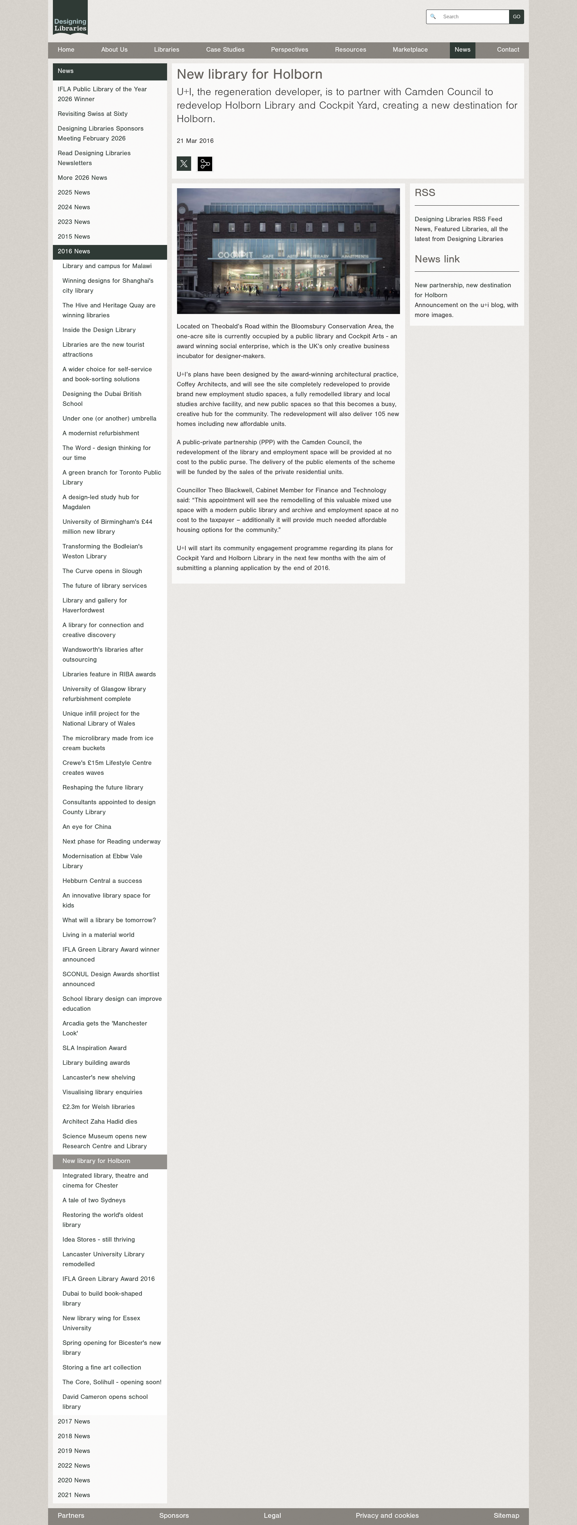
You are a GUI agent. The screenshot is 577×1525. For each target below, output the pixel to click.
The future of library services (105, 586)
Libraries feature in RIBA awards (109, 675)
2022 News (74, 1466)
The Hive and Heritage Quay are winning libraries (109, 311)
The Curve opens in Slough (102, 572)
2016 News (74, 252)
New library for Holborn (96, 1161)
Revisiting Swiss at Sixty (93, 114)
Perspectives (289, 50)
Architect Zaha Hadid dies (100, 1122)
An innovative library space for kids (107, 901)
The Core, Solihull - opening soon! (112, 1383)
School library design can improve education (112, 1004)
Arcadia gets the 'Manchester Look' (105, 1029)
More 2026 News (82, 178)
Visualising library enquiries (102, 1093)
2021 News (74, 1496)
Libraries (166, 50)
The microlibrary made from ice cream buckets (108, 744)
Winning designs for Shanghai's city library (108, 286)
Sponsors (174, 1516)
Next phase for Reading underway (112, 842)
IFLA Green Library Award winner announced (111, 955)
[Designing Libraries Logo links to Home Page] (70, 19)
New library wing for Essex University (101, 1324)
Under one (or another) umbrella (109, 419)
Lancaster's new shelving (99, 1078)
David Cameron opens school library (105, 1402)
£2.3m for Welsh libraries (99, 1107)
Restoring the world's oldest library (103, 1220)
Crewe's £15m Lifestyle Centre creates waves (107, 768)
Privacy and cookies (387, 1516)
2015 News (74, 237)
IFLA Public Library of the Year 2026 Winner (102, 95)
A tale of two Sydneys (94, 1201)
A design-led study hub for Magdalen (101, 503)
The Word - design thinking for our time (107, 453)
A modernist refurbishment (101, 434)
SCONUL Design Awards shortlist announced (111, 980)
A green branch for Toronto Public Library (112, 478)
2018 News (74, 1437)
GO (516, 16)
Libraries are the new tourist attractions (103, 350)
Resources (350, 50)
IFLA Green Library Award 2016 (109, 1279)
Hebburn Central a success (102, 881)
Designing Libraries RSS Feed (458, 220)
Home (66, 50)
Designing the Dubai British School (102, 399)
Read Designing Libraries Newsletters (94, 159)
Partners (71, 1516)
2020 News (74, 1481)
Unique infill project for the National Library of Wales (101, 719)
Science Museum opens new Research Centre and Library (105, 1142)
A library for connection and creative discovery (103, 631)
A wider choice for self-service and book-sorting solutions (107, 375)
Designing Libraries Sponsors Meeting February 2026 (101, 134)
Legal (272, 1516)
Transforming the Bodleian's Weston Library (103, 552)
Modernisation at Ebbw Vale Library (102, 862)
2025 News (74, 193)
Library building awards (96, 1063)
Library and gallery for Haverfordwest (95, 606)
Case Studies (225, 50)
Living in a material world (98, 935)
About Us (114, 50)
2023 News (74, 222)
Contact (508, 50)
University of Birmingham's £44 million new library (107, 527)
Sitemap (506, 1516)
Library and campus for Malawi (107, 267)
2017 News (74, 1422)
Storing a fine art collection (102, 1368)
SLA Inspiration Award (95, 1049)
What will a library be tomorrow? (109, 921)
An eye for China (87, 827)
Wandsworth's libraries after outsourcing (103, 655)
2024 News (74, 208)
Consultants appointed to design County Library (109, 808)
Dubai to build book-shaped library (102, 1299)
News (463, 50)
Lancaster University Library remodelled (104, 1260)
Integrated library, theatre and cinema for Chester (105, 1181)
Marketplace (410, 50)
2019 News (74, 1451)
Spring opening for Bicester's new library (112, 1348)
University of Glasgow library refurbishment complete (104, 695)
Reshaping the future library (103, 788)
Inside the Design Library (99, 331)
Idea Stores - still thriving (99, 1240)
